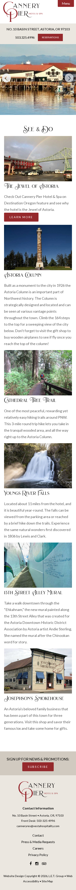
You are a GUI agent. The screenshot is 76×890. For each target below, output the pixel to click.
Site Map (47, 881)
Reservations (50, 37)
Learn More (21, 217)
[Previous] (6, 78)
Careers (38, 848)
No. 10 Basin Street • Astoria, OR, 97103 (38, 815)
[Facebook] (30, 863)
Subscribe (38, 766)
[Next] (69, 78)
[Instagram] (37, 863)
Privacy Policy (38, 855)
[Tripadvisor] (44, 863)
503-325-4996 (46, 820)
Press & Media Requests (38, 842)
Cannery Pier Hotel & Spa (38, 791)
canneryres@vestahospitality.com (38, 826)
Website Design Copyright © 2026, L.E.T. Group (33, 876)
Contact (38, 835)
